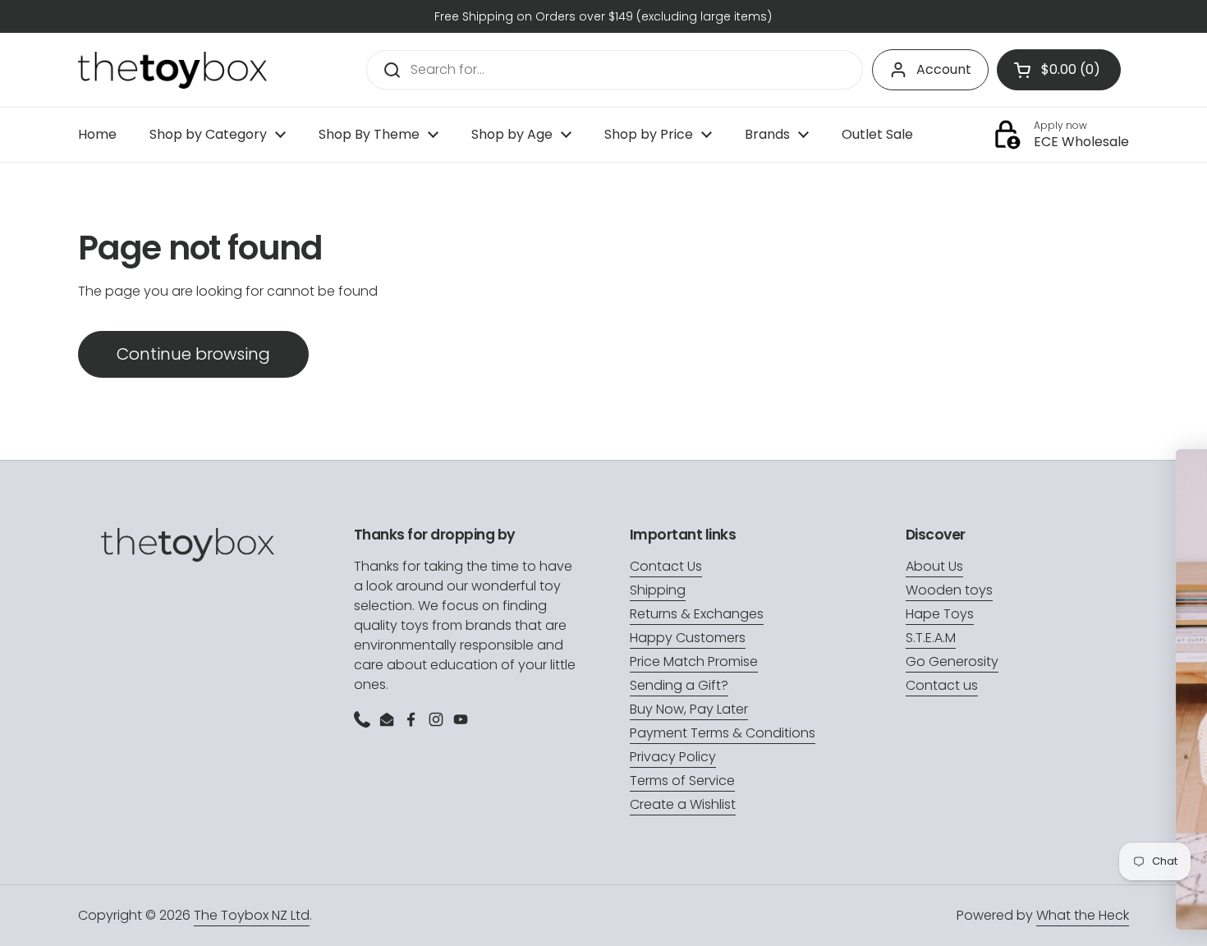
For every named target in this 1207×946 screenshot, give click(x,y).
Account (943, 69)
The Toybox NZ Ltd (252, 915)
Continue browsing (193, 353)
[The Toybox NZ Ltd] (172, 70)
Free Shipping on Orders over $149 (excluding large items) (603, 16)
